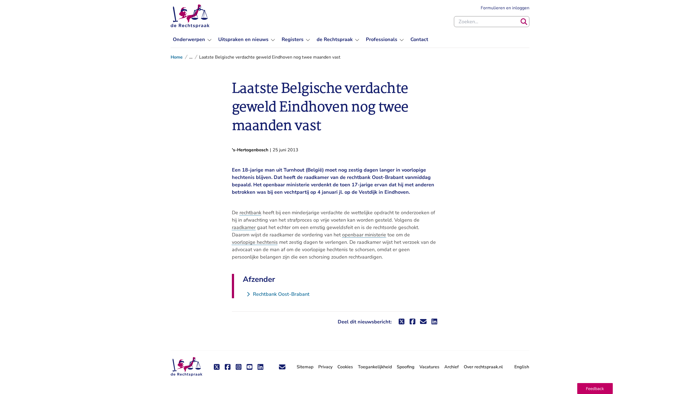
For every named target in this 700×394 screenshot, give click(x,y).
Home (177, 57)
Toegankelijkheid (375, 367)
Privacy (325, 367)
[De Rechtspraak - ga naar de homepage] (190, 16)
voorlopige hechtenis (255, 242)
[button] (595, 388)
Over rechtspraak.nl (483, 367)
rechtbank (250, 212)
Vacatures (429, 367)
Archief (451, 367)
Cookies (345, 367)
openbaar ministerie (364, 234)
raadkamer (244, 227)
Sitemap (305, 367)
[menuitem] (192, 39)
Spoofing (406, 367)
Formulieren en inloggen (505, 8)
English (521, 367)
